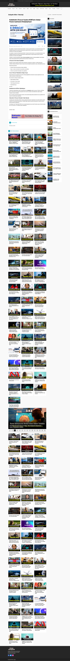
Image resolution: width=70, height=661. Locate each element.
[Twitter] (11, 655)
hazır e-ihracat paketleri (35, 57)
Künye (15, 659)
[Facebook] (8, 655)
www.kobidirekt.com (14, 105)
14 (42, 430)
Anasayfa (50, 14)
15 (44, 430)
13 (39, 430)
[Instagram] (13, 655)
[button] (10, 430)
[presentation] (9, 418)
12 (37, 430)
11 (34, 430)
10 (32, 430)
